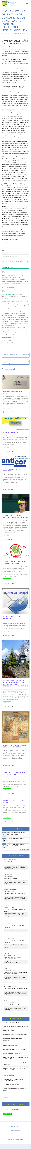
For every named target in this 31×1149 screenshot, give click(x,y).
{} (20, 261)
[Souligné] (7, 261)
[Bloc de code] (16, 261)
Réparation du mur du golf (11, 1084)
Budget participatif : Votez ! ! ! (11, 1053)
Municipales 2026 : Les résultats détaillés (15, 1034)
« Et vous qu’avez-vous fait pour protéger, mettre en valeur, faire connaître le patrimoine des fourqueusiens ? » (15, 684)
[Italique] (5, 261)
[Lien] (18, 261)
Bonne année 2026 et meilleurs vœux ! (14, 1049)
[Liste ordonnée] (11, 261)
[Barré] (9, 261)
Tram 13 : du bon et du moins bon (16, 1004)
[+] (22, 261)
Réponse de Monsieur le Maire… (12, 392)
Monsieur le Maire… (11, 432)
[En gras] (3, 261)
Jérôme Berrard (8, 33)
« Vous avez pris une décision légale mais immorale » (14, 746)
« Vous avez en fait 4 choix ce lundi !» (14, 801)
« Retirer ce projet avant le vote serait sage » (14, 774)
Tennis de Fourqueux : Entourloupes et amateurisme (15, 516)
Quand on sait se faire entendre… (12, 617)
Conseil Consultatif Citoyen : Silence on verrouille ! (15, 562)
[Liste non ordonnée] (13, 261)
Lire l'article (7, 408)
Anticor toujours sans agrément (12, 470)
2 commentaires (24, 33)
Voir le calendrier (23, 849)
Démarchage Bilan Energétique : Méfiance (15, 1026)
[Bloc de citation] (14, 261)
